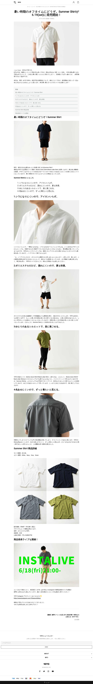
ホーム (28, 6)
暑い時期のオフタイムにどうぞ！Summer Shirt (29, 92)
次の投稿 (76, 619)
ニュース (33, 6)
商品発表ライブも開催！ (22, 113)
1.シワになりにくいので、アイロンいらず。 (28, 96)
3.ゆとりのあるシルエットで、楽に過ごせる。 (28, 103)
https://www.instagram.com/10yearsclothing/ (27, 598)
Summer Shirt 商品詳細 (22, 109)
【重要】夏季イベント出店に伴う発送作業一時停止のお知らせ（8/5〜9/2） (62, 616)
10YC (19, 2)
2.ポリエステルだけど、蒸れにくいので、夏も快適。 (30, 99)
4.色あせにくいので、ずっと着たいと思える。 (28, 106)
